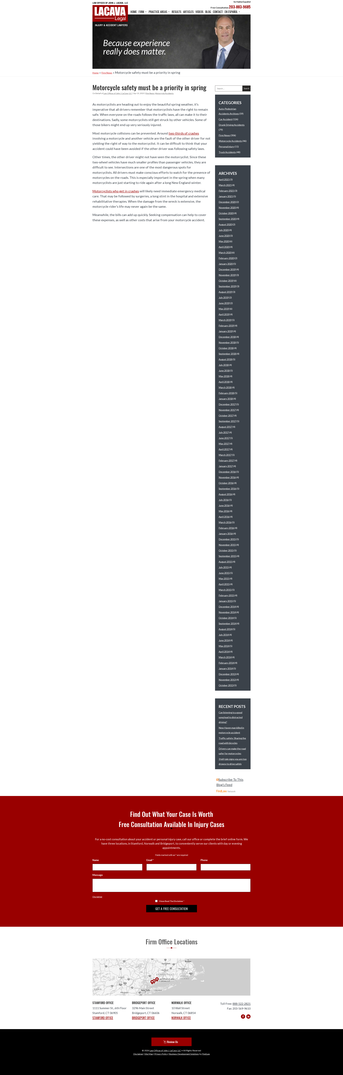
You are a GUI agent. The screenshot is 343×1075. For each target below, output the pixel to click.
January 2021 (226, 196)
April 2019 (224, 314)
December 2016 (227, 471)
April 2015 (224, 584)
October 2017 (226, 415)
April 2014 (224, 651)
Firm (141, 12)
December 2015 (227, 539)
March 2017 (225, 454)
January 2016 (226, 533)
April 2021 (224, 179)
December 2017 (227, 404)
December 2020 (227, 201)
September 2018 (227, 353)
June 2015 (224, 572)
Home (134, 12)
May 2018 (224, 376)
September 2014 (227, 623)
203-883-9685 (240, 7)
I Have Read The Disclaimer (171, 901)
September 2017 (227, 421)
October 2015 (226, 550)
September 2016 (227, 488)
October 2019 (226, 280)
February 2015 (226, 595)
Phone (204, 860)
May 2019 (224, 308)
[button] (340, 1055)
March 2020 (225, 252)
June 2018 (224, 370)
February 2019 (226, 325)
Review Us (172, 1042)
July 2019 (224, 297)
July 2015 (224, 567)
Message (97, 874)
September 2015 (227, 556)
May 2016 (224, 511)
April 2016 (224, 516)
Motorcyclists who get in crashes (115, 191)
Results (176, 12)
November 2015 (227, 544)
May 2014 (224, 645)
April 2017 (224, 449)
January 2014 (226, 668)
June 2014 (224, 640)
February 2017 (226, 460)
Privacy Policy (161, 1054)
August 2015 (225, 561)
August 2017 (225, 426)
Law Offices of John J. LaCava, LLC (117, 93)
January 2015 (226, 601)
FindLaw (206, 1054)
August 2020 (225, 224)
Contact (218, 12)
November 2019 (227, 275)
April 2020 (224, 246)
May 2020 (224, 241)
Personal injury (226, 146)
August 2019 (225, 291)
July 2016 (224, 499)
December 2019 (227, 269)
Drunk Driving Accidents (232, 124)
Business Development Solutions (184, 1054)
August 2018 (225, 359)
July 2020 (224, 230)
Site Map (149, 1054)
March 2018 (225, 387)
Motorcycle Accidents (164, 93)
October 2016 (226, 482)
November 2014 (227, 612)
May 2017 (224, 443)
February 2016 (226, 527)
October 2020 (226, 213)
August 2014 (225, 629)
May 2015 (224, 578)
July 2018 (224, 364)
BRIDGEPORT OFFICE (143, 1017)
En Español (231, 12)
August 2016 (225, 494)
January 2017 (226, 466)
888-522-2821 (242, 1003)
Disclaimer (97, 896)
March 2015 (225, 589)
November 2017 (227, 409)
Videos (199, 12)
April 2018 (224, 381)
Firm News (150, 93)
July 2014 (224, 634)
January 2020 (226, 263)
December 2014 (227, 606)
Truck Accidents (227, 152)
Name (95, 860)
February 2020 (226, 258)
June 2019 (224, 303)
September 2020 (227, 218)
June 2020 (224, 235)
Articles (188, 12)
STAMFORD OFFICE (102, 1017)
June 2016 (224, 505)
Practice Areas (158, 12)
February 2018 (226, 393)
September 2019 (227, 286)
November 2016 (227, 477)
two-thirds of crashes (184, 133)
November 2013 (227, 679)
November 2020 (227, 207)
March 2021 (225, 185)
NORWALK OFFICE (181, 1017)
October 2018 (226, 348)
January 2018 (226, 398)
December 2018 (227, 336)
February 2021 (226, 190)
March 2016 (225, 522)
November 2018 (227, 342)
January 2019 (226, 331)
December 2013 (227, 674)
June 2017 (224, 438)
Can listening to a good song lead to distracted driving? (231, 717)
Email (150, 860)
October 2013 (226, 685)
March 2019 (225, 319)
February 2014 (226, 662)
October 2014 (226, 617)
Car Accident (225, 119)
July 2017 (224, 432)
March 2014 (225, 657)
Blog (208, 12)
